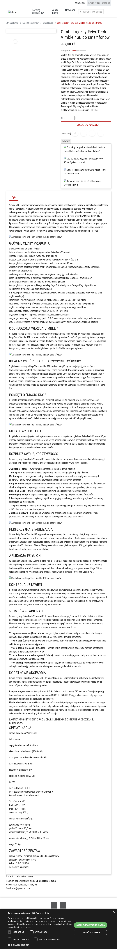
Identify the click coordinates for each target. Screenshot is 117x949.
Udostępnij (75, 133)
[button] (40, 945)
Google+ (92, 133)
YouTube (63, 905)
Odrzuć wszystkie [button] (90, 932)
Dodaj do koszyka (86, 124)
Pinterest (101, 133)
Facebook (54, 905)
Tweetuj (84, 133)
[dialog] (58, 929)
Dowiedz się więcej (22, 927)
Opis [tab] (14, 197)
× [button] (113, 912)
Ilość (62, 118)
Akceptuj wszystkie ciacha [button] (90, 925)
